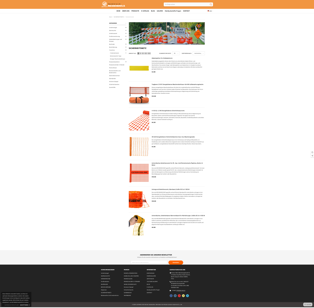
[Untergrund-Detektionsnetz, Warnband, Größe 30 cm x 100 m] (139, 199)
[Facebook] (171, 295)
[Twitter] (187, 295)
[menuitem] (117, 27)
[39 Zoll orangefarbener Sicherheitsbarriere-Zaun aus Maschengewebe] (139, 146)
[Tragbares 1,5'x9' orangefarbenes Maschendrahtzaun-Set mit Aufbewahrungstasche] (139, 94)
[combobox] (186, 4)
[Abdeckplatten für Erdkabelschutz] (139, 68)
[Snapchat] (183, 295)
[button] (117, 27)
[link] (167, 33)
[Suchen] (188, 4)
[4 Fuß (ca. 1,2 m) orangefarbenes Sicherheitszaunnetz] (139, 120)
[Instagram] (175, 295)
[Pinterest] (179, 295)
